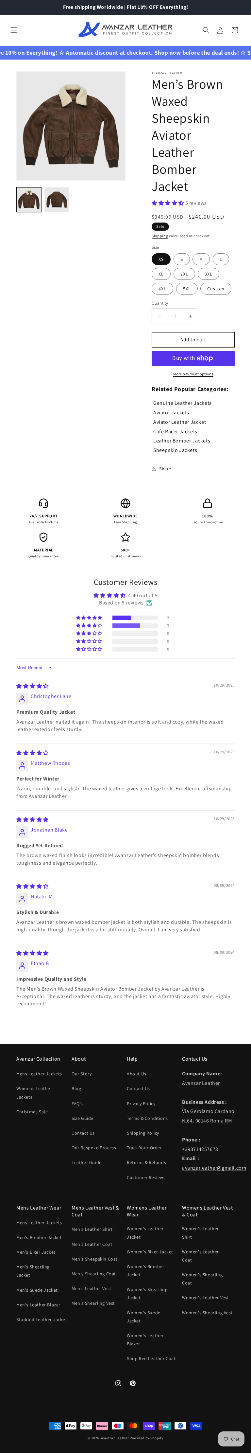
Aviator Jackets (171, 412)
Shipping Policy (143, 1133)
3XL (208, 274)
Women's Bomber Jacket (145, 1271)
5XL (187, 289)
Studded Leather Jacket (41, 1319)
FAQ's (77, 1103)
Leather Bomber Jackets (181, 440)
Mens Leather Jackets (39, 1074)
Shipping (160, 235)
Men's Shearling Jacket (33, 1271)
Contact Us (83, 1133)
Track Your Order (144, 1148)
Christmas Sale (32, 1112)
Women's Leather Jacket (145, 1233)
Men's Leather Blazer (38, 1305)
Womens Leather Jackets (34, 1092)
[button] (14, 30)
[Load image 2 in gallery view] (56, 199)
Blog (76, 1088)
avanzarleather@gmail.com (214, 1167)
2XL (184, 274)
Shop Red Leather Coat (151, 1358)
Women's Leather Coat (200, 1256)
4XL (162, 289)
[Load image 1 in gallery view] (28, 199)
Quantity (160, 303)
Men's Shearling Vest (93, 1303)
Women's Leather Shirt (200, 1233)
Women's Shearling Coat (202, 1279)
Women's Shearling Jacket (147, 1293)
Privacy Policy (141, 1103)
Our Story (82, 1074)
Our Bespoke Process (94, 1148)
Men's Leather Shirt (92, 1229)
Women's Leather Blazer (145, 1340)
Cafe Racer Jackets (175, 431)
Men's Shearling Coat (94, 1274)
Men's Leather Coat (92, 1244)
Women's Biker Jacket (150, 1252)
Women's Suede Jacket (143, 1317)
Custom (216, 289)
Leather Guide (87, 1162)
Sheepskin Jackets (175, 450)
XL (161, 274)
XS (161, 259)
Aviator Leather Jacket (179, 422)
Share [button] (165, 469)
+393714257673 (200, 1149)
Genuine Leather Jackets (182, 403)
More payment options (193, 373)
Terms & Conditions (147, 1118)
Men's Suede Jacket (37, 1290)
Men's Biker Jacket (36, 1252)
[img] (32, 686)
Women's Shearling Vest (207, 1313)
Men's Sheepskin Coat (95, 1259)
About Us (136, 1074)
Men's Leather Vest (91, 1288)
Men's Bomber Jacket (38, 1237)
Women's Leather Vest (205, 1298)
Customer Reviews (146, 1177)
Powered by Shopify (146, 1438)
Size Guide (82, 1118)
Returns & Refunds (146, 1162)
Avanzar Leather (115, 1438)
